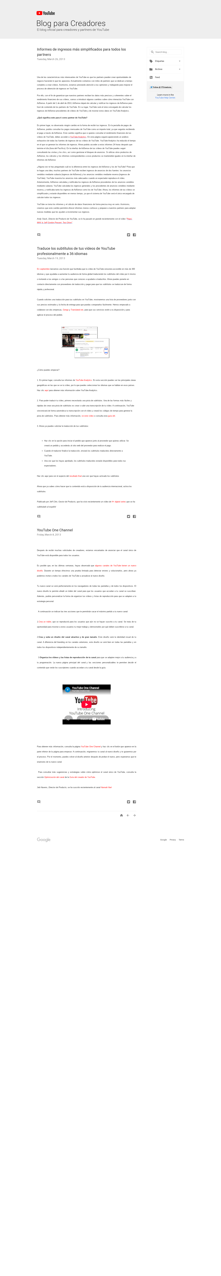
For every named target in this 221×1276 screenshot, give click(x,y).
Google (163, 840)
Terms (181, 840)
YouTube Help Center (165, 97)
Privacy (173, 840)
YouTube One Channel (55, 530)
